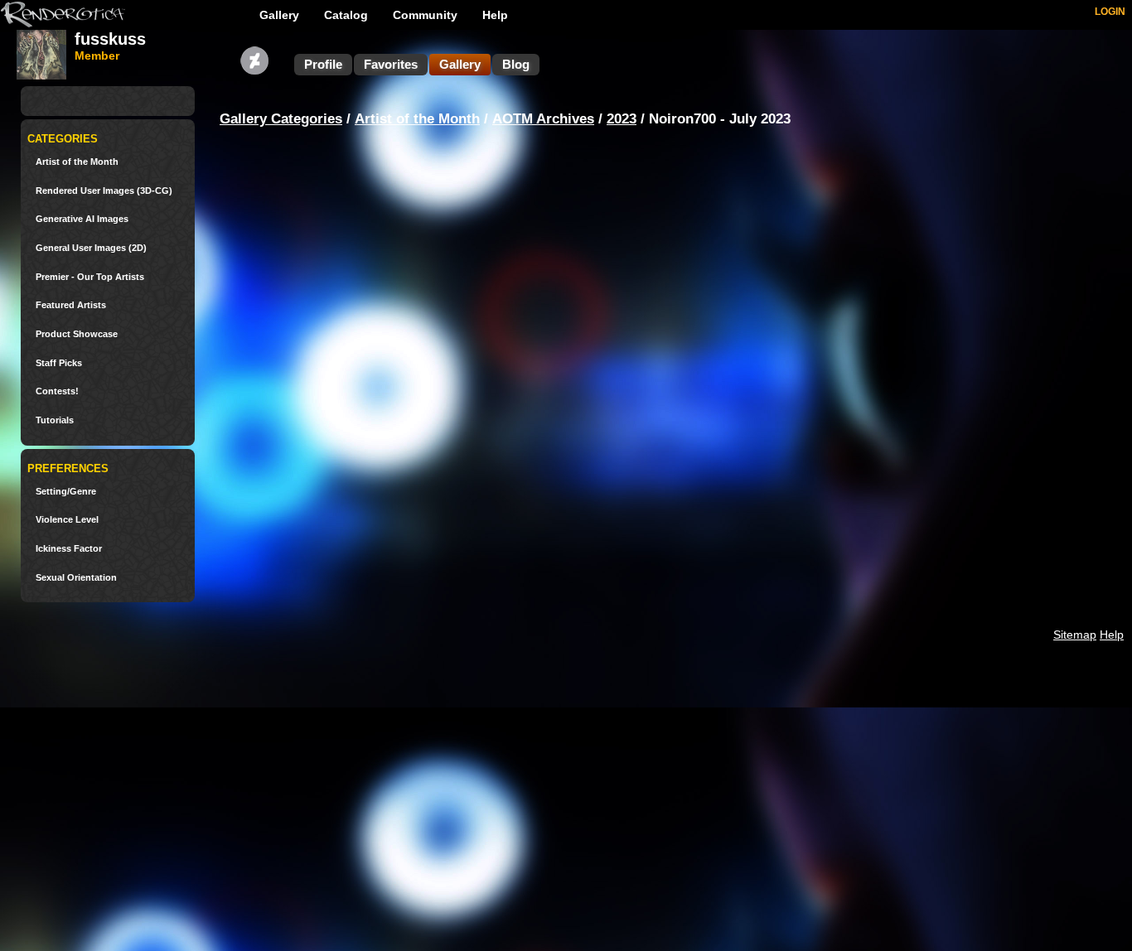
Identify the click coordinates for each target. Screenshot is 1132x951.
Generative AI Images (82, 219)
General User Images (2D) (91, 248)
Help (495, 15)
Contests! (57, 391)
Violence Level (67, 519)
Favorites (391, 64)
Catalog (346, 15)
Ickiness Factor (69, 548)
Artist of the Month (77, 162)
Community (425, 15)
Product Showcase (77, 334)
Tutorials (55, 420)
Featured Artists (71, 305)
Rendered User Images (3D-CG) (104, 191)
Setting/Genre (66, 491)
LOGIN (1110, 11)
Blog (516, 64)
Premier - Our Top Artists (90, 277)
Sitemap (1074, 634)
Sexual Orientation (76, 577)
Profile (323, 64)
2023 (621, 119)
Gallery (279, 15)
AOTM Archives (543, 119)
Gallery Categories (281, 119)
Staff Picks (59, 363)
